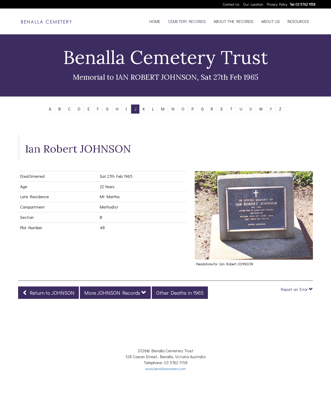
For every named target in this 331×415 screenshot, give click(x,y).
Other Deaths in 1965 (180, 292)
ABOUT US (270, 21)
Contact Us (231, 4)
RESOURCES (298, 21)
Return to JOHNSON (51, 292)
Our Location (253, 4)
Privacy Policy (277, 4)
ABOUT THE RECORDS (233, 21)
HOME (154, 21)
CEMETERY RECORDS (187, 21)
